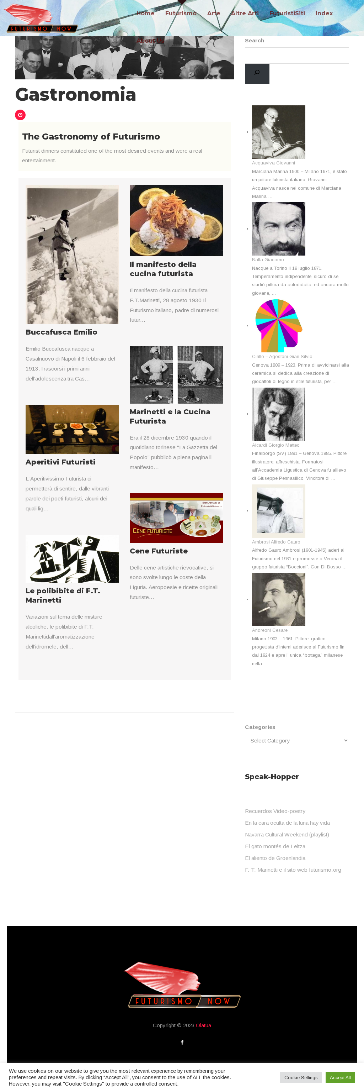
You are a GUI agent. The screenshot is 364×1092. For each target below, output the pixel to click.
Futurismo (181, 13)
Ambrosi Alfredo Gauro (276, 542)
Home (145, 13)
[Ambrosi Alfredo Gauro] (278, 510)
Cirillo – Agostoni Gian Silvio (282, 356)
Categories (260, 727)
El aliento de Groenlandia (275, 858)
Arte (213, 13)
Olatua (203, 1025)
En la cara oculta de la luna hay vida (287, 823)
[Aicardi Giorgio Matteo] (278, 413)
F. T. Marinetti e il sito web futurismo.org (293, 870)
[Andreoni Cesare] (278, 599)
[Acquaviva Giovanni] (278, 132)
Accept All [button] (340, 1077)
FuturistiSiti (287, 13)
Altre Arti (245, 13)
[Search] (257, 74)
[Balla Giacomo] (278, 228)
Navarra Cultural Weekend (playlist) (287, 834)
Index (324, 13)
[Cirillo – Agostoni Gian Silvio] (278, 325)
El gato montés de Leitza (275, 846)
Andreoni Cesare (270, 630)
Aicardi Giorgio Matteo (276, 445)
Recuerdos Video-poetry (275, 811)
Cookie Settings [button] (301, 1077)
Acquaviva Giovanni (273, 163)
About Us (150, 40)
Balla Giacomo (268, 259)
